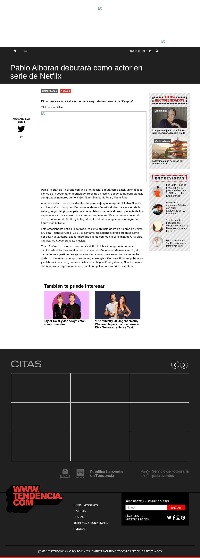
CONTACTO (81, 517)
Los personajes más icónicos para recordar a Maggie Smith (168, 131)
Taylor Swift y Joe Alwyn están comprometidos (65, 322)
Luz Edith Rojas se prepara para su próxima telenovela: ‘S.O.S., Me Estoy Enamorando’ (176, 190)
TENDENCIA (140, 51)
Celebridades (49, 91)
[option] (41, 417)
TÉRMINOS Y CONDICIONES (91, 522)
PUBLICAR (80, 528)
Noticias (65, 91)
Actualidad (161, 110)
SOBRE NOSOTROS (86, 505)
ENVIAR (176, 507)
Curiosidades (162, 141)
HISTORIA (80, 511)
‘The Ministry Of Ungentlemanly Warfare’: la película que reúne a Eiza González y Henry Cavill (117, 324)
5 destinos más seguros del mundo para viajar (167, 162)
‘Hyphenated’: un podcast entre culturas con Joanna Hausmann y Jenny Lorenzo (177, 226)
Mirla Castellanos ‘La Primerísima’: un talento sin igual (176, 243)
